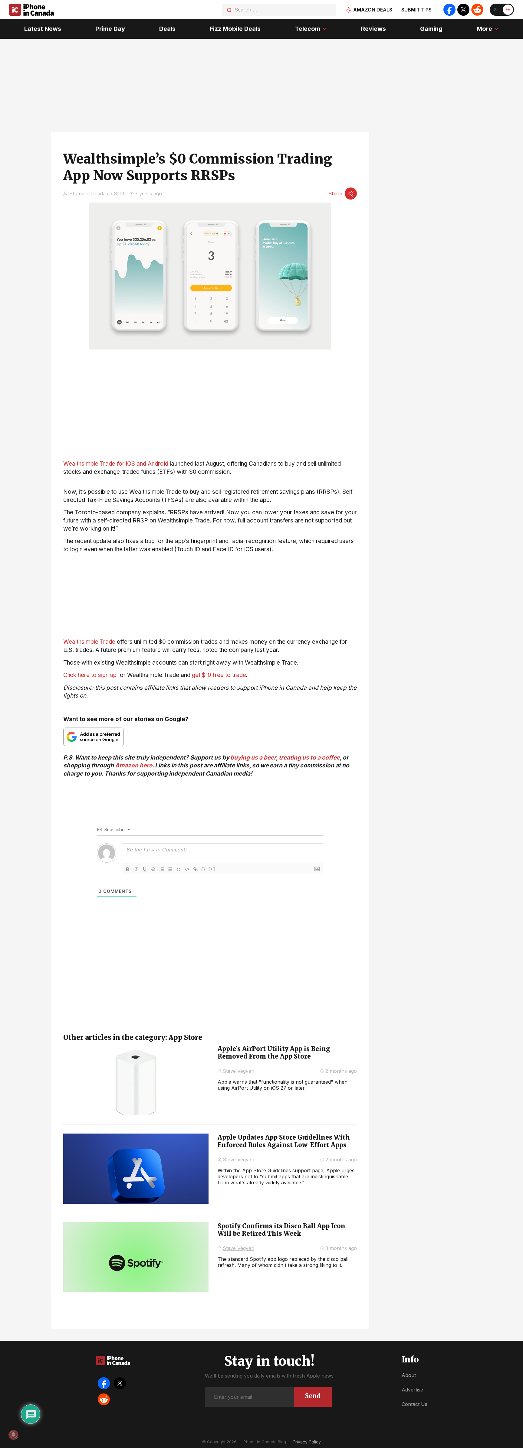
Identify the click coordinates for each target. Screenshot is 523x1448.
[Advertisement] (210, 595)
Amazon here (133, 765)
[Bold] (127, 869)
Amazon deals (372, 10)
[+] (212, 869)
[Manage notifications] (13, 1435)
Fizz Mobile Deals (235, 28)
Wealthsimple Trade (89, 641)
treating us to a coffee (309, 757)
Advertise (412, 1390)
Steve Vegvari (238, 1071)
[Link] (195, 869)
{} (203, 869)
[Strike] (153, 869)
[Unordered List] (170, 869)
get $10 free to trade (219, 675)
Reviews (373, 28)
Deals (167, 28)
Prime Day (110, 28)
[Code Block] (187, 869)
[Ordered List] (161, 869)
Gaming (431, 28)
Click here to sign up (90, 675)
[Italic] (136, 869)
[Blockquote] (178, 869)
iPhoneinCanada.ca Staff (96, 193)
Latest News (42, 28)
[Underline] (144, 869)
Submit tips (416, 10)
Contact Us (414, 1404)
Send (313, 1396)
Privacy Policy (307, 1441)
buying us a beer (253, 757)
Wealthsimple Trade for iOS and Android (115, 463)
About (409, 1375)
